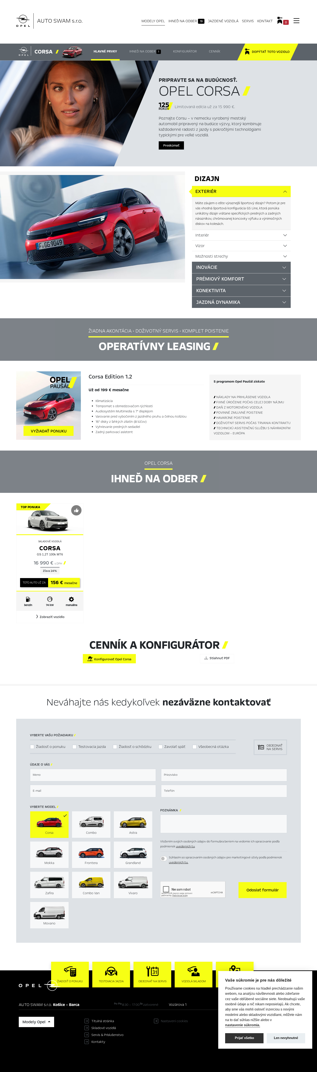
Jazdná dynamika (218, 302)
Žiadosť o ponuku (50, 746)
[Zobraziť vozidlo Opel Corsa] (49, 518)
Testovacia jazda (92, 746)
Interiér (202, 235)
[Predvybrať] (76, 510)
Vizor (200, 246)
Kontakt (265, 21)
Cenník (214, 51)
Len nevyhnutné (286, 1038)
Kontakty (98, 1042)
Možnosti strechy (211, 256)
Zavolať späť (174, 746)
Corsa (49, 548)
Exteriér (206, 191)
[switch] (163, 858)
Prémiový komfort (220, 279)
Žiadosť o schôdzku (135, 746)
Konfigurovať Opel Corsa (112, 659)
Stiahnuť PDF (219, 658)
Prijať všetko (244, 1038)
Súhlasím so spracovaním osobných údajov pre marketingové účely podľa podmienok (225, 859)
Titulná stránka (102, 1021)
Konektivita (211, 290)
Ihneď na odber (185, 21)
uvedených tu (185, 846)
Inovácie (206, 267)
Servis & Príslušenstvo (107, 1035)
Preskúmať (171, 145)
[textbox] (93, 775)
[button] (49, 617)
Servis (248, 21)
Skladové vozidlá (103, 1028)
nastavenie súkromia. (242, 1025)
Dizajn (207, 179)
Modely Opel (153, 21)
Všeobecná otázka (213, 746)
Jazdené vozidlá (223, 21)
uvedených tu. (178, 862)
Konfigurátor (185, 51)
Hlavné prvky (105, 51)
